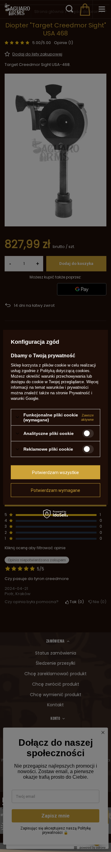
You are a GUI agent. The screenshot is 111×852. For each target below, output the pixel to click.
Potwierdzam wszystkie (55, 472)
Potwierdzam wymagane (55, 490)
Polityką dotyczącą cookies (64, 370)
